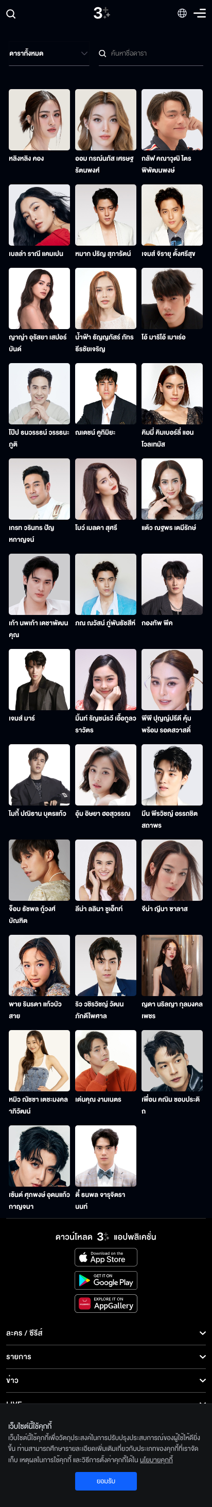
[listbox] (49, 53)
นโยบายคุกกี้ (156, 1460)
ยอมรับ (106, 1481)
